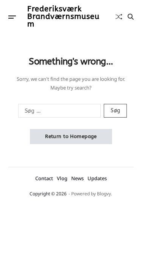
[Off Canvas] (12, 17)
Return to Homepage (71, 136)
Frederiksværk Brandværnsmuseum (63, 16)
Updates (97, 178)
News (77, 178)
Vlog (62, 178)
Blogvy (104, 193)
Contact (44, 178)
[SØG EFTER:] (58, 112)
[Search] (131, 17)
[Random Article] (118, 16)
